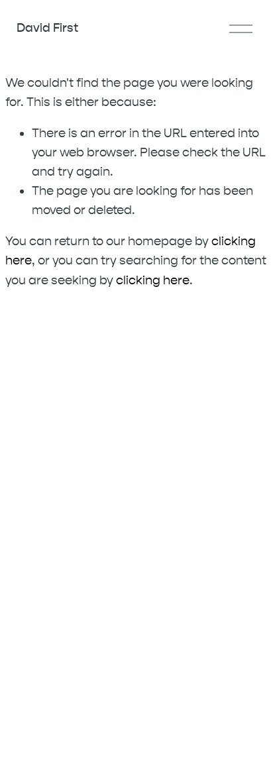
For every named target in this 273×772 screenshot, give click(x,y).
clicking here (153, 280)
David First (47, 28)
